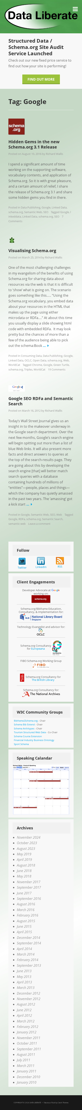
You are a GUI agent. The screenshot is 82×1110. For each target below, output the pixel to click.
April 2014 (24, 948)
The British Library (43, 680)
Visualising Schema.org (32, 250)
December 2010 (28, 1077)
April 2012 (24, 1015)
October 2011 (27, 1043)
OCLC (28, 360)
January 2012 (26, 1032)
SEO (45, 212)
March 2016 (25, 909)
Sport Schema (21, 744)
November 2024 (28, 837)
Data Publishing (30, 207)
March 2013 (25, 987)
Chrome (37, 365)
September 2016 (29, 898)
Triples (28, 369)
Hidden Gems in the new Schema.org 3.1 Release (34, 144)
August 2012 (26, 1004)
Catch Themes (63, 1102)
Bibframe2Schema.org (26, 720)
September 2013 (29, 965)
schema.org (15, 212)
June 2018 (24, 870)
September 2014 (29, 943)
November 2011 (28, 1038)
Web (66, 360)
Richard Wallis (54, 154)
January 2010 (26, 1082)
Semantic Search (52, 519)
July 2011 (23, 1060)
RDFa (22, 519)
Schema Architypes (24, 728)
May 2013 (24, 976)
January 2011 (26, 1071)
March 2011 (25, 1065)
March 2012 (25, 1021)
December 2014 (28, 937)
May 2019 (24, 854)
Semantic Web (33, 212)
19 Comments (56, 369)
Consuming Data (31, 356)
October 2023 (27, 843)
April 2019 (24, 859)
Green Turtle (61, 365)
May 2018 (24, 876)
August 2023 (26, 848)
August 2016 (26, 904)
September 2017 (29, 887)
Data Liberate (35, 1102)
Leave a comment (39, 524)
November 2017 (28, 882)
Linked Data (59, 207)
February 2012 (27, 1026)
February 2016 (27, 915)
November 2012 (28, 998)
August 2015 (26, 921)
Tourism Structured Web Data (30, 732)
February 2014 (27, 959)
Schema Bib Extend (24, 724)
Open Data (39, 360)
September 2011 (29, 1049)
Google (46, 207)
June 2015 (24, 926)
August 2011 (26, 1054)
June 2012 (24, 1010)
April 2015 (24, 932)
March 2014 (25, 954)
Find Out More (41, 79)
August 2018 (26, 865)
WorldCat (14, 365)
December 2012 (28, 993)
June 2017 (24, 893)
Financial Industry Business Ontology (34, 740)
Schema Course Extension (28, 736)
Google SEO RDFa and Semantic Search (40, 401)
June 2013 (24, 971)
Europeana (38, 648)
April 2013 (24, 982)
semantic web (17, 524)
